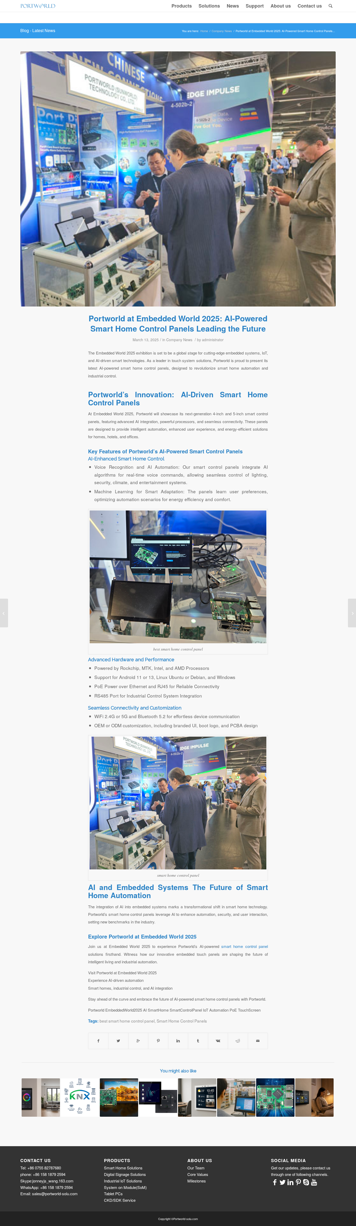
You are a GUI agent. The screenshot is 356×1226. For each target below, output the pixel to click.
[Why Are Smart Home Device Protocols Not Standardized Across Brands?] (80, 1097)
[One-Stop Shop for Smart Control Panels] (314, 1097)
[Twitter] (283, 1182)
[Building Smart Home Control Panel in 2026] (197, 1097)
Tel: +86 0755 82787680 (40, 1167)
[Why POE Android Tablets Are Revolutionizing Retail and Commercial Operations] (236, 1097)
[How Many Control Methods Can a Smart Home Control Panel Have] (352, 613)
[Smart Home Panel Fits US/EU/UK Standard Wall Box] (41, 1097)
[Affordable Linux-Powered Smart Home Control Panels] (158, 1097)
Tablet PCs (113, 1193)
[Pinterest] (298, 1182)
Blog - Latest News (37, 30)
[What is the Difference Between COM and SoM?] (275, 1097)
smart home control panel (244, 946)
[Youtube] (314, 1182)
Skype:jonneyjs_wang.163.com (46, 1180)
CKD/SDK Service (120, 1200)
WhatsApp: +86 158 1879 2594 (46, 1187)
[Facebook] (275, 1182)
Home (204, 31)
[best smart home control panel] (178, 178)
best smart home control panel (127, 1021)
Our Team (196, 1167)
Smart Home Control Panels (182, 1021)
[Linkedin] (290, 1182)
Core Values (197, 1174)
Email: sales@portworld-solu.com (49, 1193)
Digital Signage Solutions (125, 1174)
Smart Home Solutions (123, 1167)
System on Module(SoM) (125, 1187)
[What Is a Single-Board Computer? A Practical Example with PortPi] (119, 1097)
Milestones (196, 1180)
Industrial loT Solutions (123, 1180)
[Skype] (306, 1182)
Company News (222, 31)
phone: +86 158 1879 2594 (42, 1174)
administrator (213, 339)
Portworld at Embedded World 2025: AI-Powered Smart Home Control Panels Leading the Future (178, 323)
